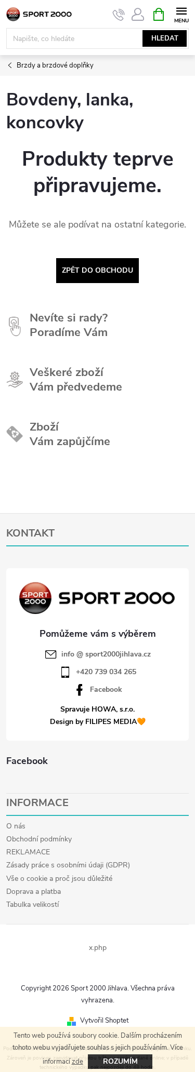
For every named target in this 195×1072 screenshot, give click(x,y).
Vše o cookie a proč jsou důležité (59, 878)
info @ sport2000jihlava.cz (106, 654)
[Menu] (181, 14)
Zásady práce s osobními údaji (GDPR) (68, 865)
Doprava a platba (33, 891)
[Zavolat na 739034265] (118, 14)
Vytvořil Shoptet (104, 1020)
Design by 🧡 (98, 722)
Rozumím (120, 1061)
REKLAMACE (28, 852)
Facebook (106, 690)
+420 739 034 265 (106, 672)
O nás (15, 826)
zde (77, 1061)
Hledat (164, 38)
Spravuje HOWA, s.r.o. (97, 709)
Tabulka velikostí (32, 904)
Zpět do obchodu (97, 270)
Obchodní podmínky (39, 839)
